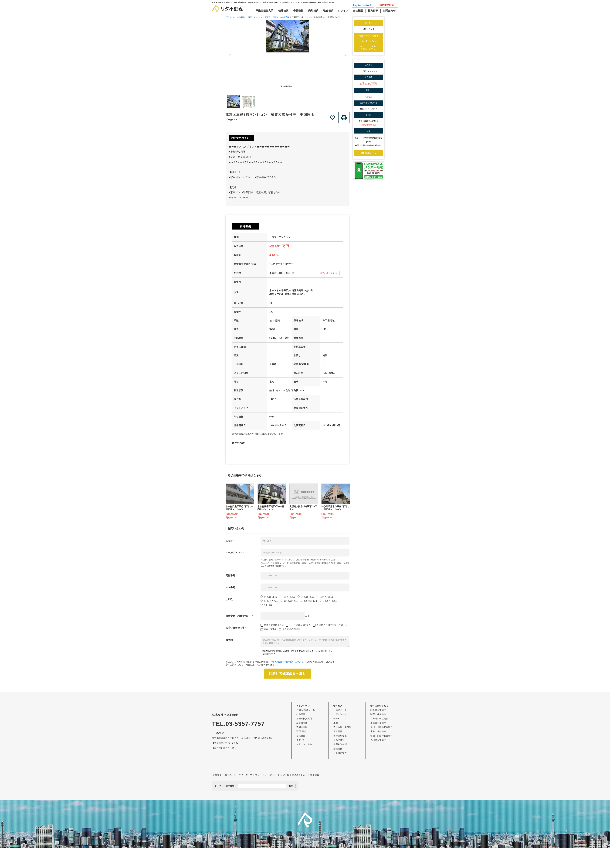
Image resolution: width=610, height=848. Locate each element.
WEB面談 (301, 731)
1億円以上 (269, 605)
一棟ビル (337, 718)
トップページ (303, 705)
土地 (335, 723)
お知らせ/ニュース (305, 710)
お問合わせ (389, 10)
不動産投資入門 (265, 10)
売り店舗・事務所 (342, 727)
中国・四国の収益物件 (381, 736)
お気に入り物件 (304, 744)
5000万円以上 (330, 601)
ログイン (343, 10)
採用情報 (314, 775)
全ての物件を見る (379, 705)
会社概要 (358, 10)
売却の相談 (302, 727)
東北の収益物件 (378, 723)
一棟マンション (341, 714)
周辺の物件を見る (328, 273)
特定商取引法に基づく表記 (294, 775)
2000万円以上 (291, 601)
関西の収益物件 (378, 714)
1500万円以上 (271, 601)
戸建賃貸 (337, 731)
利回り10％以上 (341, 744)
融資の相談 (302, 723)
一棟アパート (340, 710)
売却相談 (313, 10)
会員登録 (298, 10)
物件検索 (283, 10)
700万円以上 (307, 597)
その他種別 (339, 740)
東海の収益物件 (378, 731)
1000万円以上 (327, 597)
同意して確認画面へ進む (287, 673)
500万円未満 (270, 597)
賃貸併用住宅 (340, 736)
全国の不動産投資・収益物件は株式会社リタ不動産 (302, 836)
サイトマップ (245, 775)
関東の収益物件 (378, 710)
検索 (291, 786)
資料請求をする (368, 153)
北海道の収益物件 (379, 718)
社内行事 (373, 10)
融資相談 (328, 10)
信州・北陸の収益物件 (381, 727)
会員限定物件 (340, 753)
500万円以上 (289, 597)
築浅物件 (337, 748)
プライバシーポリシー (266, 775)
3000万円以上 (311, 601)
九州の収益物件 (378, 740)
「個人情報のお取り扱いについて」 (288, 662)
